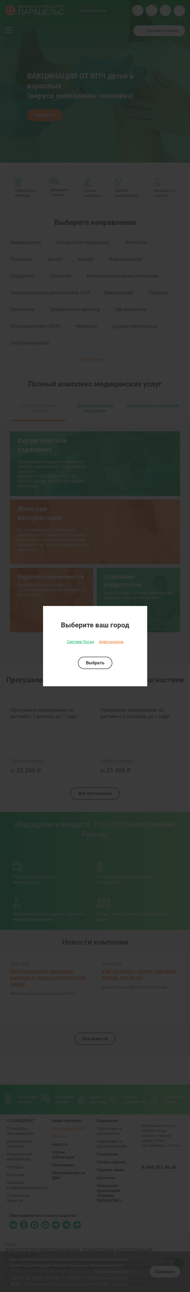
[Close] (142, 611)
